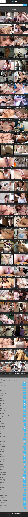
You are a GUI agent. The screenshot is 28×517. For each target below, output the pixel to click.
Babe (12, 398)
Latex (12, 464)
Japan (12, 388)
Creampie (12, 480)
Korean (12, 400)
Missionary (12, 500)
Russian (12, 426)
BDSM (12, 413)
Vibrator (12, 462)
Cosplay (12, 469)
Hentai (12, 482)
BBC (12, 406)
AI (12, 454)
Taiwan (12, 497)
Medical (12, 436)
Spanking (12, 446)
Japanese (12, 385)
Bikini (12, 421)
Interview (12, 508)
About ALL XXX (17, 513)
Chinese (12, 383)
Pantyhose (12, 495)
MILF (12, 418)
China (12, 487)
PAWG (12, 467)
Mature (12, 403)
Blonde (12, 451)
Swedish (12, 492)
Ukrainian (12, 434)
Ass (12, 439)
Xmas (12, 423)
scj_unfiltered (12, 416)
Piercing (12, 444)
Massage (12, 474)
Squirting (12, 393)
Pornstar (12, 457)
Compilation (12, 505)
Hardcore (12, 408)
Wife (12, 395)
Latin (12, 490)
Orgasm (12, 441)
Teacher (12, 459)
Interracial (12, 485)
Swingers (12, 472)
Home (8, 513)
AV (14, 2)
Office (12, 449)
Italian (12, 431)
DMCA (12, 513)
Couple (12, 390)
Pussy (12, 477)
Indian (12, 429)
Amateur (12, 502)
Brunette (12, 411)
